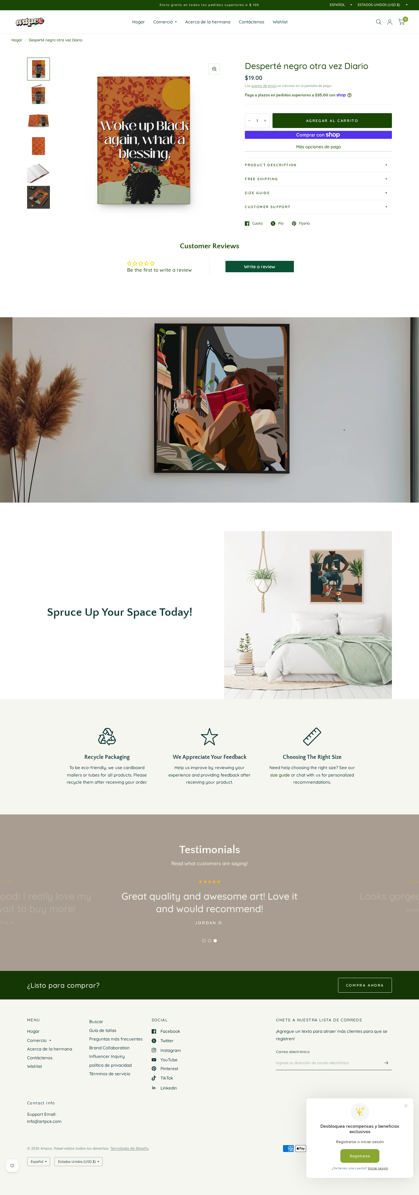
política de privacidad (110, 1065)
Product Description (271, 165)
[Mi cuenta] (389, 22)
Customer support (267, 207)
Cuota (257, 223)
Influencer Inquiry (107, 1056)
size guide (280, 775)
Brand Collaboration (109, 1047)
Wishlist (280, 22)
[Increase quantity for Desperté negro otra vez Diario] (265, 120)
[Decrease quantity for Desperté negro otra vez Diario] (249, 120)
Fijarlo (304, 223)
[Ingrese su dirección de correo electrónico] (386, 1062)
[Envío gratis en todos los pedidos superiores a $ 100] (209, 5)
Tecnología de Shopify (129, 1148)
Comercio (163, 22)
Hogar (138, 22)
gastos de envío (263, 86)
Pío (281, 223)
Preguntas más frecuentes (116, 1039)
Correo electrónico (293, 1051)
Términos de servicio (109, 1073)
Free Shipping (261, 179)
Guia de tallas (102, 1030)
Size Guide (257, 193)
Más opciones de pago (318, 146)
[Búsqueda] (378, 22)
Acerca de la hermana (207, 22)
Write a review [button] (259, 266)
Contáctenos (251, 22)
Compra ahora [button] (365, 985)
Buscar (96, 1021)
